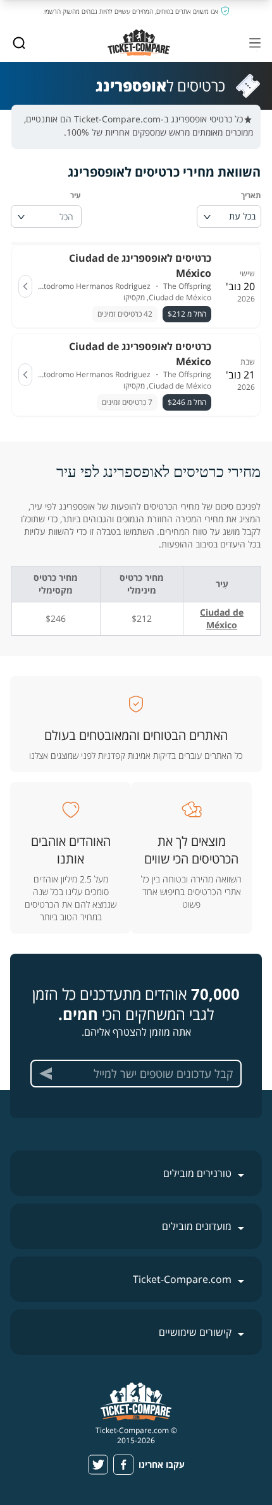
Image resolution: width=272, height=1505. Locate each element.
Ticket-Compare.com (182, 1279)
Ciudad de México (222, 618)
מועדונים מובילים (197, 1226)
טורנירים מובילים (197, 1173)
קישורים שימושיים (195, 1332)
